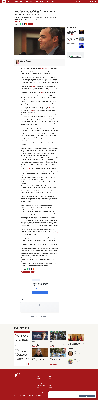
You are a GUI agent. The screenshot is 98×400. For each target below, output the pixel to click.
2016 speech (28, 168)
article (41, 68)
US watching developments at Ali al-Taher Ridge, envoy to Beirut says (22, 336)
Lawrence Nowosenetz (77, 355)
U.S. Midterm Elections (26, 4)
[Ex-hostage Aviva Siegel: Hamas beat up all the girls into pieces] (40, 352)
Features (48, 1)
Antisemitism (42, 1)
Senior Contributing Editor (71, 43)
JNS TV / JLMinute (70, 342)
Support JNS (92, 1)
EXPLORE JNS (21, 328)
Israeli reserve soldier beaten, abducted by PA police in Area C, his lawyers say (57, 344)
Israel (9, 1)
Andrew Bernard (34, 346)
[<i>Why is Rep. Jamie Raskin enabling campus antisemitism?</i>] (81, 32)
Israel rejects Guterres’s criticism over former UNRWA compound (22, 347)
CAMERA (47, 68)
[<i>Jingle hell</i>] (81, 45)
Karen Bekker (17, 21)
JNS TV (31, 1)
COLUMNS (70, 349)
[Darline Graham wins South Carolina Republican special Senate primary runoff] (40, 335)
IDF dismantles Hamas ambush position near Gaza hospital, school (22, 340)
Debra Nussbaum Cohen (53, 364)
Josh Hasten (52, 346)
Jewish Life (36, 1)
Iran (49, 4)
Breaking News (19, 332)
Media (33, 271)
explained (42, 92)
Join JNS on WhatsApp (76, 56)
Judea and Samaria (39, 4)
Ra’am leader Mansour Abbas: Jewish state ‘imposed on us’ (22, 344)
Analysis (21, 1)
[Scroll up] (27, 364)
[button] (19, 24)
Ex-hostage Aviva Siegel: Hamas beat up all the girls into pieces (39, 360)
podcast (49, 89)
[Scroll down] (28, 364)
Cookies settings (74, 395)
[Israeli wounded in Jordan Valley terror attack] (81, 39)
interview (32, 110)
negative (33, 86)
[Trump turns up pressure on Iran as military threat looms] (76, 337)
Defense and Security (25, 271)
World (16, 1)
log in (37, 310)
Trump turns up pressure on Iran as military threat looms (76, 344)
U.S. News (33, 341)
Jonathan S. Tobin (70, 34)
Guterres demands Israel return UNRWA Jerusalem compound (21, 355)
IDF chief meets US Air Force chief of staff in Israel (22, 359)
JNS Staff (68, 40)
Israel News (69, 37)
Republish (30, 23)
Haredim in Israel (45, 4)
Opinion (26, 1)
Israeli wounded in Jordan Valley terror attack (72, 39)
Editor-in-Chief (53, 4)
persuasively (39, 238)
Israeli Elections (20, 4)
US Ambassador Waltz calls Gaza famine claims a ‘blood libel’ (21, 351)
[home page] (4, 1)
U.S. (12, 1)
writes (28, 99)
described (55, 233)
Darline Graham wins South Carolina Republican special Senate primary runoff (40, 344)
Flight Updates (33, 4)
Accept (83, 395)
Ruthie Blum (69, 45)
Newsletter (81, 1)
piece (50, 107)
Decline (91, 395)
